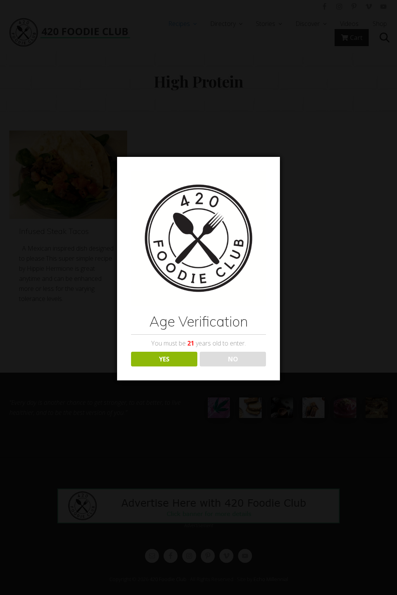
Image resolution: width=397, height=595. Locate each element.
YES (164, 359)
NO (233, 359)
